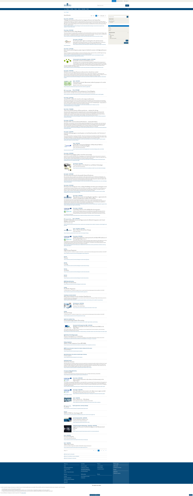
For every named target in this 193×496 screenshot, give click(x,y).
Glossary (66, 258)
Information (83, 9)
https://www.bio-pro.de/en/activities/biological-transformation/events (76, 277)
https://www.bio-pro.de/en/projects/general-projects (73, 351)
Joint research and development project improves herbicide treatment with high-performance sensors (85, 51)
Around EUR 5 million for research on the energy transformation (79, 99)
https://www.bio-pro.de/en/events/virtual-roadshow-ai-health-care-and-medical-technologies (89, 168)
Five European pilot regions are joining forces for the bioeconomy (88, 41)
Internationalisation (84, 471)
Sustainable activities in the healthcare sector (83, 60)
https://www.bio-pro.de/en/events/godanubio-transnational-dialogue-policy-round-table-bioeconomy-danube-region (84, 150)
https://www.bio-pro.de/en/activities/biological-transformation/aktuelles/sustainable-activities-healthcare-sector (83, 67)
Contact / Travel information (69, 471)
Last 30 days (112, 35)
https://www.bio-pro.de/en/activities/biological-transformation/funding (76, 265)
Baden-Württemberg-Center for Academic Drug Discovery (77, 296)
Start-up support (84, 465)
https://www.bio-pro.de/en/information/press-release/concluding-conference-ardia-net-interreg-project (82, 215)
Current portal (112, 21)
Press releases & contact (85, 476)
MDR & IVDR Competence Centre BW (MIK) (75, 343)
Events (87, 9)
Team (65, 465)
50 (96, 16)
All (110, 34)
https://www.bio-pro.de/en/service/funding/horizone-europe (74, 315)
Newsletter (66, 482)
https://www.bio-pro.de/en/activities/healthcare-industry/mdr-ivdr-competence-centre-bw (80, 344)
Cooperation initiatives (85, 467)
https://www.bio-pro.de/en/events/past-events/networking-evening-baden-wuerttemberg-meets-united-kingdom (84, 94)
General (110, 25)
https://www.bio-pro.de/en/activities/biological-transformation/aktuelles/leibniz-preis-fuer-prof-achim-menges (83, 36)
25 (94, 16)
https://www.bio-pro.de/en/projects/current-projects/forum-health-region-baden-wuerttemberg (81, 321)
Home (65, 12)
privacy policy (23, 492)
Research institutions (67, 477)
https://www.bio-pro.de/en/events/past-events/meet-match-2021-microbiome (86, 402)
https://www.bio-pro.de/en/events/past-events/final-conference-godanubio (77, 86)
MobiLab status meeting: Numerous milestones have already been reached (81, 72)
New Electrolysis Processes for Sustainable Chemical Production (78, 175)
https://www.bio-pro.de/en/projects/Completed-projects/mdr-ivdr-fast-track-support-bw (79, 414)
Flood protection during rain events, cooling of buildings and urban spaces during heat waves (85, 186)
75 (99, 16)
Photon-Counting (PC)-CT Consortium (73, 336)
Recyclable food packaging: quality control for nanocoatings (78, 154)
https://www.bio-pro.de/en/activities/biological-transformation (75, 284)
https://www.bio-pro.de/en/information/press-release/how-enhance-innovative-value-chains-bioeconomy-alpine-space (84, 386)
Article (110, 27)
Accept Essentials (92, 494)
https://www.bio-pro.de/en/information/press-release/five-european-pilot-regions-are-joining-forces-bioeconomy (85, 45)
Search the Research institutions (70, 458)
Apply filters (126, 42)
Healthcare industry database (69, 479)
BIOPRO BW (115, 471)
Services (79, 9)
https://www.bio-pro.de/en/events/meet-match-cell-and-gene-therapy (76, 232)
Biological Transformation (70, 282)
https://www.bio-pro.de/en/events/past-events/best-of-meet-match (85, 307)
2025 (110, 37)
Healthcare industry (117, 473)
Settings (190, 494)
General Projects (67, 349)
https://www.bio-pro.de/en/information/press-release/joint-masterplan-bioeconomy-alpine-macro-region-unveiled (84, 394)
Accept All (97, 494)
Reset (127, 40)
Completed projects (100, 468)
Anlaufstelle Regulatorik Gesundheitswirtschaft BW (85, 469)
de (128, 9)
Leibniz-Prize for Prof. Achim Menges (72, 31)
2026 (110, 36)
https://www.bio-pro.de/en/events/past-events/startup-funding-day (76, 439)
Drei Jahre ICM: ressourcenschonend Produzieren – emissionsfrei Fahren (80, 121)
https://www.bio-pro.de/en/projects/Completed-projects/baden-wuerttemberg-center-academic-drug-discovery (83, 299)
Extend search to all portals (69, 454)
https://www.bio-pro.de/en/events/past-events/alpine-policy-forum (75, 447)
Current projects (67, 355)
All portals (111, 22)
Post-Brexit (66, 407)
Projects (75, 9)
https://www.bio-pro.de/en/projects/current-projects (73, 357)
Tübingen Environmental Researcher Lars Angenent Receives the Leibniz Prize (82, 20)
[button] (127, 32)
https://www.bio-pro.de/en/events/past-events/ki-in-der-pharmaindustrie (86, 431)
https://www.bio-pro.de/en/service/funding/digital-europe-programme (76, 253)
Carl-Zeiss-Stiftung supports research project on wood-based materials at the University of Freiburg (84, 134)
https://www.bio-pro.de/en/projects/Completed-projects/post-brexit (76, 408)
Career (65, 470)
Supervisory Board (67, 468)
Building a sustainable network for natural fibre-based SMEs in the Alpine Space (88, 327)
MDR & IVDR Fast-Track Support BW (73, 413)
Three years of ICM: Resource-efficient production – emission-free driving (81, 110)
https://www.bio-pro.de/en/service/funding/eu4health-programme (75, 291)
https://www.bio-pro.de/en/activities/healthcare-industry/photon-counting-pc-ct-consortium (80, 338)
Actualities (66, 270)
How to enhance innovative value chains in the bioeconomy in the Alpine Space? (88, 380)
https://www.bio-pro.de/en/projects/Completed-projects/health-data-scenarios (78, 367)
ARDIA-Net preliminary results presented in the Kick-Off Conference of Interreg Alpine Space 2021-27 (90, 238)
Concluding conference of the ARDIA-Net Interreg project (86, 209)
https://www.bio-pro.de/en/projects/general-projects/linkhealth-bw (76, 374)
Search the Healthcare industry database (72, 456)
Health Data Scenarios (69, 362)
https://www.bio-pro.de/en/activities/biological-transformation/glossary (76, 259)
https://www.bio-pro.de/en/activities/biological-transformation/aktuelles (76, 271)
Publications (83, 477)
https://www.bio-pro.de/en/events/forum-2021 (81, 422)
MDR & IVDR (116, 465)
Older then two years (113, 38)
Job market (66, 480)
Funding (66, 264)
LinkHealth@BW (68, 372)
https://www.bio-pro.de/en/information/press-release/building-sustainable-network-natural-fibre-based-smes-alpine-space (85, 331)
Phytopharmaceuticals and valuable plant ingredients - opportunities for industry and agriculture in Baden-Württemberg (89, 197)
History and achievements (68, 467)
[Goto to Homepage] (68, 5)
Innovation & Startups (117, 467)
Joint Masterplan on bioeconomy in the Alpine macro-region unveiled (89, 391)
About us (67, 9)
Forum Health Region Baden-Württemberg (74, 320)
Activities (71, 9)
